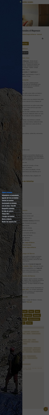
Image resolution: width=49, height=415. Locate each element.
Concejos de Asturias (8, 216)
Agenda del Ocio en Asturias (10, 198)
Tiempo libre (5, 214)
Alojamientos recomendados (10, 195)
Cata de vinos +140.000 (9, 206)
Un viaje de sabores (7, 211)
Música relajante (7, 219)
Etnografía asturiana (8, 208)
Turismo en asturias (8, 200)
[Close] (21, 2)
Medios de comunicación (9, 221)
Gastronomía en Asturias (9, 203)
